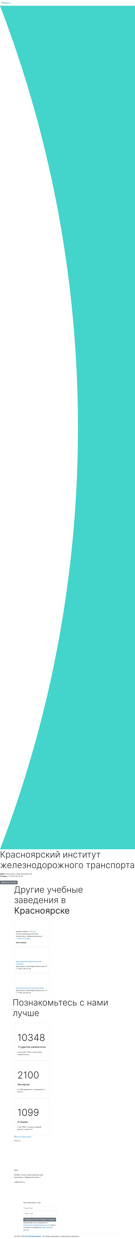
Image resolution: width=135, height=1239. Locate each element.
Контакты (18, 1191)
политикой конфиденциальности (36, 1225)
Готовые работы (20, 1159)
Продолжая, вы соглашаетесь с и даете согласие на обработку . (39, 1226)
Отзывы (17, 1157)
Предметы (18, 1196)
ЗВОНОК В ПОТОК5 (8, 882)
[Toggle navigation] (14, 3)
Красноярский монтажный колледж (30, 988)
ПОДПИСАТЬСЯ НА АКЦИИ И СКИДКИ (40, 1220)
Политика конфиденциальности (26, 1199)
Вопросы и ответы (21, 1187)
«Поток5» (32, 931)
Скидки (17, 1154)
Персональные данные (23, 1164)
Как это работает (21, 1189)
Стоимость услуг (21, 1145)
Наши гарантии (20, 1149)
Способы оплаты (20, 1147)
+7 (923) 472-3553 (23, 939)
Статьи (17, 1194)
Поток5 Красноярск (33, 1236)
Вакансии (18, 1161)
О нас (16, 1152)
